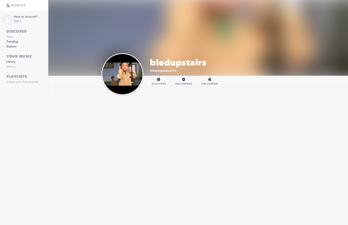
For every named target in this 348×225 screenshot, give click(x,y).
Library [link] (11, 61)
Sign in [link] (17, 21)
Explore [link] (11, 46)
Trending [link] (12, 41)
